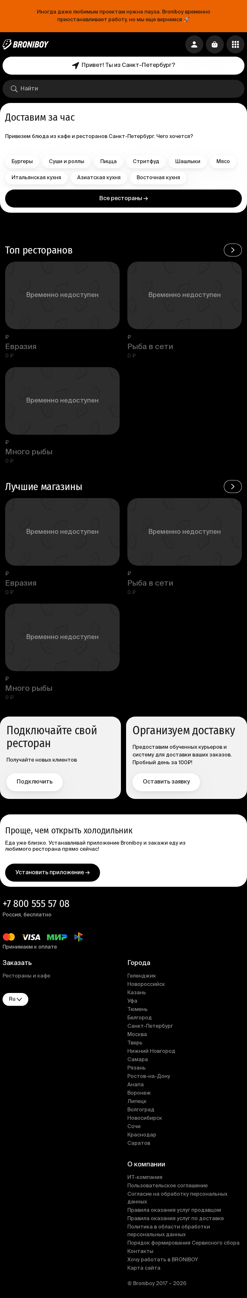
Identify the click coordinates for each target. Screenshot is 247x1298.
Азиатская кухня (99, 178)
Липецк (137, 1101)
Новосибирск (144, 1118)
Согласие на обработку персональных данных (177, 1198)
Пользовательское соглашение (167, 1186)
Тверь (134, 1043)
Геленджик (141, 976)
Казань (136, 993)
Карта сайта (143, 1268)
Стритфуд (146, 161)
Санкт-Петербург (150, 1026)
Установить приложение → (52, 873)
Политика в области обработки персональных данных (168, 1231)
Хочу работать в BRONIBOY (162, 1260)
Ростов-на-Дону (148, 1076)
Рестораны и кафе (26, 976)
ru (12, 999)
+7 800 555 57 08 (36, 903)
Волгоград (140, 1110)
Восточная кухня (158, 178)
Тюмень (137, 1009)
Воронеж (139, 1093)
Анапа (135, 1085)
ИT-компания (144, 1177)
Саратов (138, 1143)
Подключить (34, 782)
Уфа (132, 1001)
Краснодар (141, 1135)
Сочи (134, 1126)
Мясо (223, 161)
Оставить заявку (166, 782)
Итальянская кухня (36, 178)
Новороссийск (146, 984)
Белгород (139, 1018)
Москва (137, 1034)
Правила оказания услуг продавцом (174, 1210)
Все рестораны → (123, 198)
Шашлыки (187, 161)
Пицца (108, 161)
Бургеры (22, 161)
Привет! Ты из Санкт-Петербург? (128, 65)
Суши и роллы (66, 161)
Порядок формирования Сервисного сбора (183, 1243)
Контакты (140, 1251)
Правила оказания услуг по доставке (175, 1218)
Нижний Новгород (151, 1051)
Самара (137, 1059)
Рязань (136, 1068)
